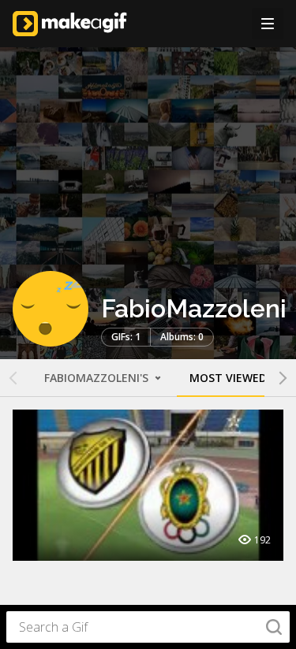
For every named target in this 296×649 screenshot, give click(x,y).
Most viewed (228, 377)
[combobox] (148, 627)
